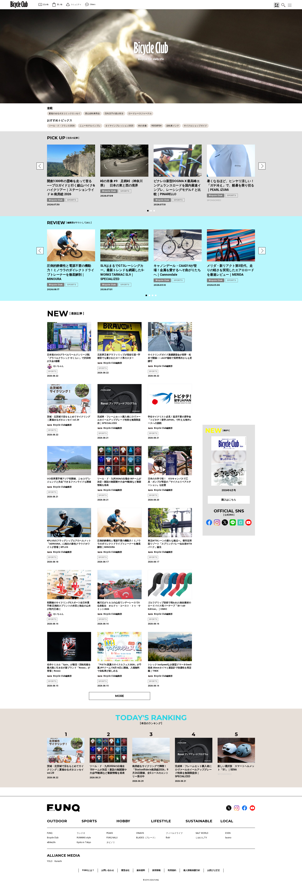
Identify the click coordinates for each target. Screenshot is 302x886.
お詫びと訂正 (213, 870)
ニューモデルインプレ (90, 125)
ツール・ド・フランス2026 (62, 125)
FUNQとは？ (88, 870)
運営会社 (125, 870)
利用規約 (172, 870)
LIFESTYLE (161, 821)
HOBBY (123, 821)
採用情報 (156, 870)
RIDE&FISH (156, 125)
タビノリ (110, 842)
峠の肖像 (142, 125)
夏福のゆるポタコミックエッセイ (64, 113)
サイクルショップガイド (195, 125)
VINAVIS (140, 833)
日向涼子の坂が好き (114, 113)
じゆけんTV (201, 837)
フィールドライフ (174, 833)
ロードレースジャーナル (140, 113)
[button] (40, 166)
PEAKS (109, 833)
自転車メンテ (172, 125)
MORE (119, 696)
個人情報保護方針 (191, 870)
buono (228, 837)
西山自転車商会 (92, 113)
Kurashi (58, 861)
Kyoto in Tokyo (84, 842)
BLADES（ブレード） (146, 837)
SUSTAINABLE (199, 821)
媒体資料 (141, 870)
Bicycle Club (55, 200)
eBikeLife (51, 842)
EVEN (228, 833)
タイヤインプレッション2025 (119, 125)
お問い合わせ (107, 870)
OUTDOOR (57, 821)
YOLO (49, 861)
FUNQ (49, 833)
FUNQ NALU (112, 837)
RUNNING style (84, 837)
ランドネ (81, 833)
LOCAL (226, 821)
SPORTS (71, 200)
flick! (168, 837)
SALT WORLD (202, 833)
